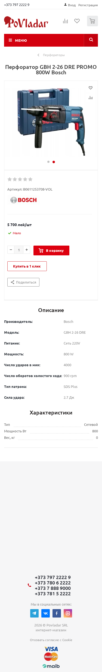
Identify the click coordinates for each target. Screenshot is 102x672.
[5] (30, 179)
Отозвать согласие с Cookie (51, 640)
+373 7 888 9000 (53, 588)
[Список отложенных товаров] (77, 22)
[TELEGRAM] (34, 613)
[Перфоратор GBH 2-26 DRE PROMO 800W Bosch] (51, 123)
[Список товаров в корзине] (93, 25)
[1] (10, 179)
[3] (20, 179)
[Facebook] (56, 613)
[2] (15, 179)
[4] (25, 179)
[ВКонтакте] (45, 613)
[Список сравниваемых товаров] (65, 23)
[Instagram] (68, 613)
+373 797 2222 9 (16, 4)
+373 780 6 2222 (53, 582)
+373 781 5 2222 (53, 593)
